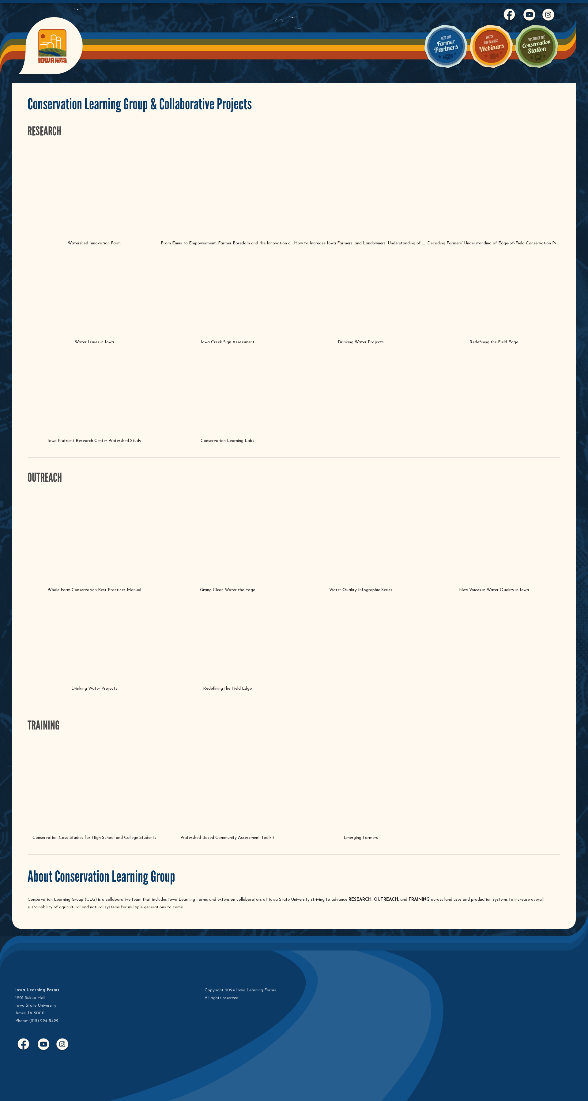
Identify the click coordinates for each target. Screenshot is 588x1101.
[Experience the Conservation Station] (536, 68)
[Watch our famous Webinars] (491, 68)
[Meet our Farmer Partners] (446, 68)
